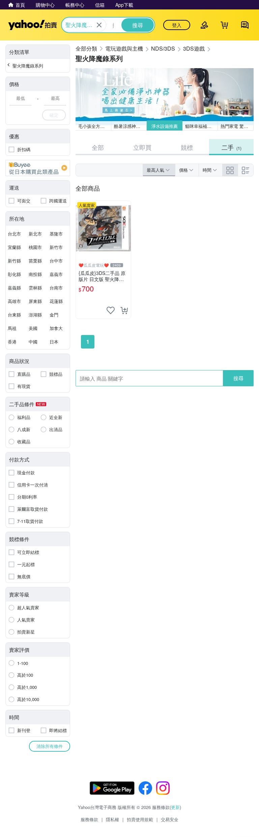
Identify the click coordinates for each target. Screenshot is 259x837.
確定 (54, 115)
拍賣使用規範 (140, 819)
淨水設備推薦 (164, 126)
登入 (176, 25)
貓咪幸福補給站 (200, 126)
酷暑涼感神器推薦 (130, 126)
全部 (98, 147)
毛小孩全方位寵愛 (94, 126)
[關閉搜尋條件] (99, 25)
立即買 (142, 147)
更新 (175, 807)
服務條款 (89, 819)
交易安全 (169, 819)
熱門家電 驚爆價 (237, 126)
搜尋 (238, 378)
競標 (187, 147)
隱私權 (112, 819)
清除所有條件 (49, 746)
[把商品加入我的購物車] (124, 310)
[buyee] (37, 168)
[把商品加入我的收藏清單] (111, 310)
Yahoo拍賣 (32, 25)
